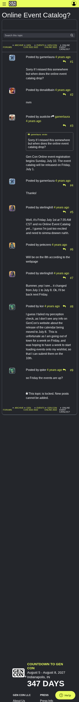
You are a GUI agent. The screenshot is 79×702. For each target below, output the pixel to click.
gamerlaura (62, 116)
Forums (7, 47)
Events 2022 (39, 46)
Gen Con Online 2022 (50, 46)
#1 (71, 61)
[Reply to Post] (64, 61)
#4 (71, 185)
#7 (71, 277)
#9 (71, 369)
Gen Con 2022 (28, 46)
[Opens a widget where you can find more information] (65, 695)
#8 (71, 306)
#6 (71, 249)
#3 (71, 125)
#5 (71, 211)
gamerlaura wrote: (38, 134)
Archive (19, 45)
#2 (71, 94)
